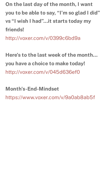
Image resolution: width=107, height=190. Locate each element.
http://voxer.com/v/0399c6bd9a (42, 38)
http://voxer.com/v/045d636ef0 (42, 72)
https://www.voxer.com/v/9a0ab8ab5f (50, 97)
